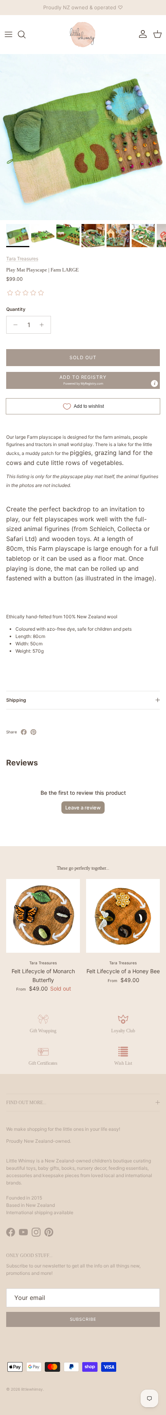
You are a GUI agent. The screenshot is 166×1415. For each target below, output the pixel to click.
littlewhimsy (32, 1389)
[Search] (25, 34)
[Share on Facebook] (24, 732)
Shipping (16, 700)
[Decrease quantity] (13, 324)
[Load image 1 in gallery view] (83, 137)
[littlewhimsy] (83, 34)
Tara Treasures (22, 258)
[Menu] (8, 34)
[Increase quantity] (44, 324)
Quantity (15, 309)
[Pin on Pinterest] (33, 732)
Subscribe (83, 1319)
